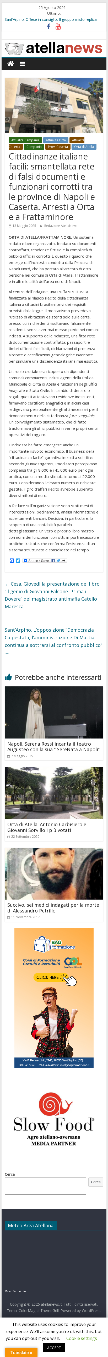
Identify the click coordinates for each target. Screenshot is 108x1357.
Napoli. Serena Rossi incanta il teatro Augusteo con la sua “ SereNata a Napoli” (53, 747)
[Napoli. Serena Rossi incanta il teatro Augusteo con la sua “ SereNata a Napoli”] (54, 689)
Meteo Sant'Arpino (16, 1291)
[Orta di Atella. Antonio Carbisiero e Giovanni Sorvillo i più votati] (54, 770)
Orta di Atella (84, 146)
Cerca (10, 1174)
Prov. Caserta (58, 146)
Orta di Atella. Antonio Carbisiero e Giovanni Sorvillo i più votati (46, 827)
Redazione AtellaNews (60, 225)
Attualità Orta (56, 140)
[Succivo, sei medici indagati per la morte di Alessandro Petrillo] (54, 851)
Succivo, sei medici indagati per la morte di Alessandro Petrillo (53, 908)
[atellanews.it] (54, 43)
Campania (34, 146)
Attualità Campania (25, 140)
